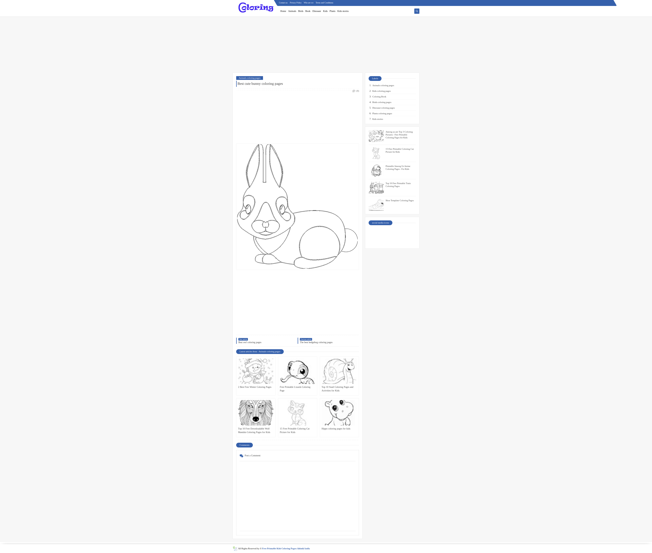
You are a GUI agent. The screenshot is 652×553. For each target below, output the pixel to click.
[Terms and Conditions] (410, 240)
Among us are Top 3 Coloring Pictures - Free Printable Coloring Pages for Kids (399, 135)
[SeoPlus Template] (235, 548)
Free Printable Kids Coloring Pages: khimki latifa (286, 548)
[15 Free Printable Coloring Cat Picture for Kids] (297, 413)
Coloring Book (379, 96)
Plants (332, 11)
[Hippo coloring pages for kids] (339, 413)
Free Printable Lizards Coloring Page (295, 389)
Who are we (308, 3)
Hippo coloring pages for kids (336, 428)
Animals (292, 11)
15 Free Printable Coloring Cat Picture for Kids (295, 430)
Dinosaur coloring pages (383, 108)
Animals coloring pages (249, 78)
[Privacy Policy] (375, 232)
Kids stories (343, 11)
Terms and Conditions (324, 3)
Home (283, 11)
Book (307, 11)
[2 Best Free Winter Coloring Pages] (256, 371)
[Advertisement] (326, 46)
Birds (300, 11)
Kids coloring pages (381, 91)
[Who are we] (386, 232)
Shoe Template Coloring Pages (400, 200)
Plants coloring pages (382, 113)
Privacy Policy (296, 3)
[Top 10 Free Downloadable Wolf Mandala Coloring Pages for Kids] (256, 413)
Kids (325, 11)
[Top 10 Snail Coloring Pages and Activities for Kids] (339, 371)
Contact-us (283, 3)
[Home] (410, 232)
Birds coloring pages (381, 102)
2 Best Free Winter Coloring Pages (254, 387)
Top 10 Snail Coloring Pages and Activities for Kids (337, 389)
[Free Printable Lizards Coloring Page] (297, 371)
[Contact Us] (398, 232)
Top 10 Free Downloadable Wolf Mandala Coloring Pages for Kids (254, 430)
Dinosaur (316, 11)
